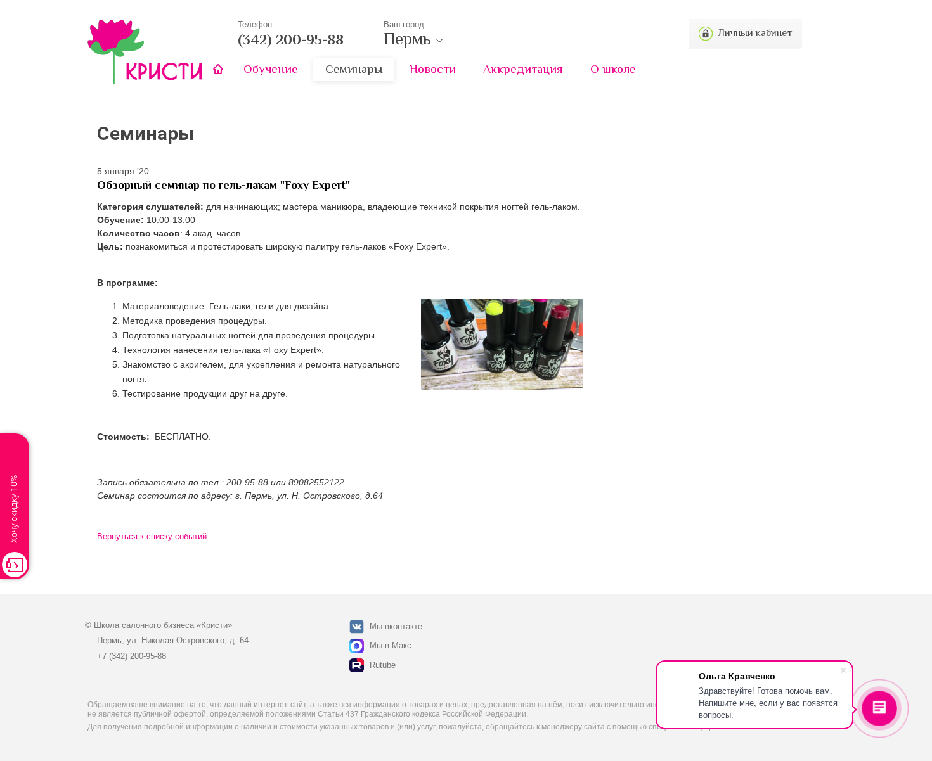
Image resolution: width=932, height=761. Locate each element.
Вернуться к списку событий (152, 536)
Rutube (383, 665)
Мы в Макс (390, 645)
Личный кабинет (755, 33)
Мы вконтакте (396, 626)
